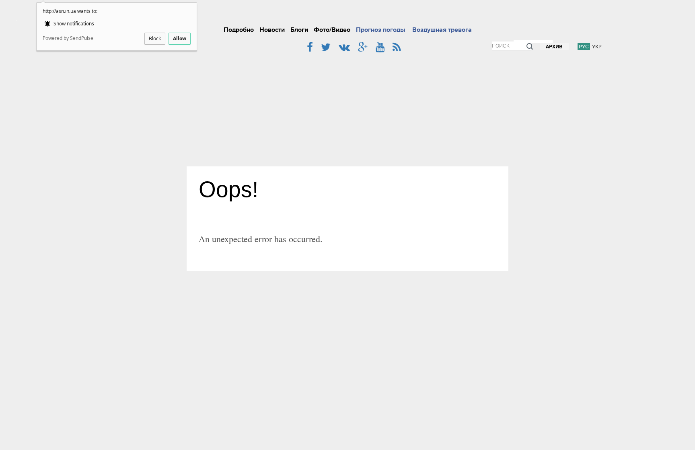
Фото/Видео (332, 29)
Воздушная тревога (442, 29)
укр (597, 46)
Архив (554, 47)
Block (155, 38)
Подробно (239, 29)
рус (584, 46)
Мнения (483, 13)
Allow (179, 38)
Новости (272, 29)
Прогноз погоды (380, 29)
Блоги (299, 29)
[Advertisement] (347, 106)
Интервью (426, 13)
